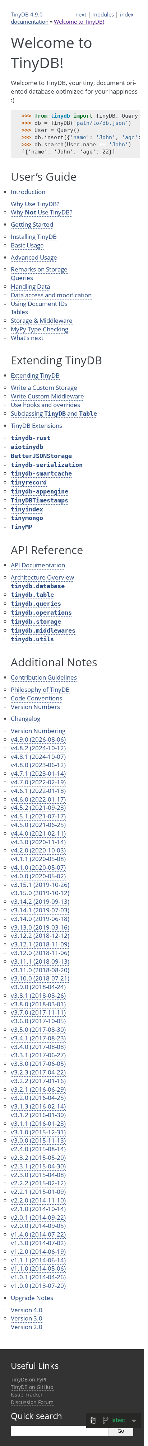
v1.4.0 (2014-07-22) (38, 1234)
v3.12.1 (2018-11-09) (40, 944)
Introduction (28, 192)
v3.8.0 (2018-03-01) (38, 1004)
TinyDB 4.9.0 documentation (29, 18)
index (127, 14)
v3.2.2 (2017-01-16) (38, 1081)
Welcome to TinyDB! (79, 21)
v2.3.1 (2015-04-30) (38, 1166)
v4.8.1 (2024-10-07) (38, 756)
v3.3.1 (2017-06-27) (38, 1055)
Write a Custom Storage (44, 387)
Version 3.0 (26, 1318)
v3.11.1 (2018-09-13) (40, 961)
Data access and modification (51, 295)
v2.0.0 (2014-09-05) (38, 1225)
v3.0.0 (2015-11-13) (38, 1140)
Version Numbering (38, 731)
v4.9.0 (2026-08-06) (38, 739)
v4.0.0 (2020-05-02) (38, 876)
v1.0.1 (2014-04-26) (38, 1277)
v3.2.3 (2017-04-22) (38, 1072)
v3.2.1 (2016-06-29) (38, 1089)
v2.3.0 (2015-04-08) (38, 1175)
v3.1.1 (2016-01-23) (38, 1123)
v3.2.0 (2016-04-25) (38, 1097)
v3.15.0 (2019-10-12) (40, 893)
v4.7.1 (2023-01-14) (38, 773)
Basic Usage (27, 245)
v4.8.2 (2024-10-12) (38, 748)
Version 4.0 (26, 1310)
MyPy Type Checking (39, 329)
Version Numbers (35, 707)
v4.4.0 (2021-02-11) (38, 833)
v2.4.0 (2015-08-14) (38, 1149)
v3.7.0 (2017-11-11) (38, 1012)
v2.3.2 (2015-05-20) (38, 1157)
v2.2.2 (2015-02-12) (38, 1183)
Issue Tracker (27, 1394)
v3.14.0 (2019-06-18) (40, 919)
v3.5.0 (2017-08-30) (38, 1029)
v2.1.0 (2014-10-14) (38, 1209)
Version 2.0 (26, 1327)
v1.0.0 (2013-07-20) (38, 1285)
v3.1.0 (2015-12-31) (38, 1132)
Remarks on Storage (39, 269)
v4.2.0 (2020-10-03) (38, 850)
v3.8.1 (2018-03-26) (38, 995)
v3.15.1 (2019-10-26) (40, 884)
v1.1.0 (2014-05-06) (38, 1268)
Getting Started (32, 224)
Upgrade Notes (32, 1298)
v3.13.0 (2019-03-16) (40, 927)
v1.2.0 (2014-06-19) (38, 1251)
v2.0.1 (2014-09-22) (38, 1217)
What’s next (27, 338)
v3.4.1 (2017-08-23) (38, 1038)
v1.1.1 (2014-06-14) (38, 1260)
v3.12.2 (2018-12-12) (40, 935)
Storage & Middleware (42, 320)
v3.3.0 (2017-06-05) (38, 1063)
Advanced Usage (34, 257)
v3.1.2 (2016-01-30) (38, 1115)
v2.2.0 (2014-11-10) (38, 1200)
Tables (19, 312)
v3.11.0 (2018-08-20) (40, 970)
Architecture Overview (42, 577)
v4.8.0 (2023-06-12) (38, 765)
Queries (22, 278)
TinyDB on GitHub (32, 1387)
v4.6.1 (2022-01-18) (38, 790)
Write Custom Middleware (47, 396)
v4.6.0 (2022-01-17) (38, 799)
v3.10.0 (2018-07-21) (40, 978)
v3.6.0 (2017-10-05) (38, 1021)
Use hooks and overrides (45, 405)
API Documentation (38, 565)
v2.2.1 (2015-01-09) (38, 1191)
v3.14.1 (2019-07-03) (40, 910)
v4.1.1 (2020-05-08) (38, 859)
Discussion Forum (32, 1402)
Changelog (25, 718)
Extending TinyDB (35, 375)
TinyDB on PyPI (28, 1379)
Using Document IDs (39, 303)
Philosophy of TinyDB (40, 689)
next (80, 14)
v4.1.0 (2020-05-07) (38, 867)
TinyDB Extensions (36, 425)
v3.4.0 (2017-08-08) (38, 1047)
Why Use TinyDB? (35, 204)
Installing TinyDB (34, 236)
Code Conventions (36, 698)
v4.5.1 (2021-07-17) (38, 816)
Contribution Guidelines (44, 677)
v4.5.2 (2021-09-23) (38, 807)
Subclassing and (54, 413)
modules (103, 14)
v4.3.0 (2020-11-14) (38, 842)
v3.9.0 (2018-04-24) (38, 987)
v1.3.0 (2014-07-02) (38, 1243)
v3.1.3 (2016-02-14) (38, 1106)
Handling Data (30, 286)
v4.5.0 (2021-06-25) (38, 825)
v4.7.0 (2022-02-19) (38, 782)
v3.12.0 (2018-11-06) (40, 953)
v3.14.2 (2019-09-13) (40, 901)
